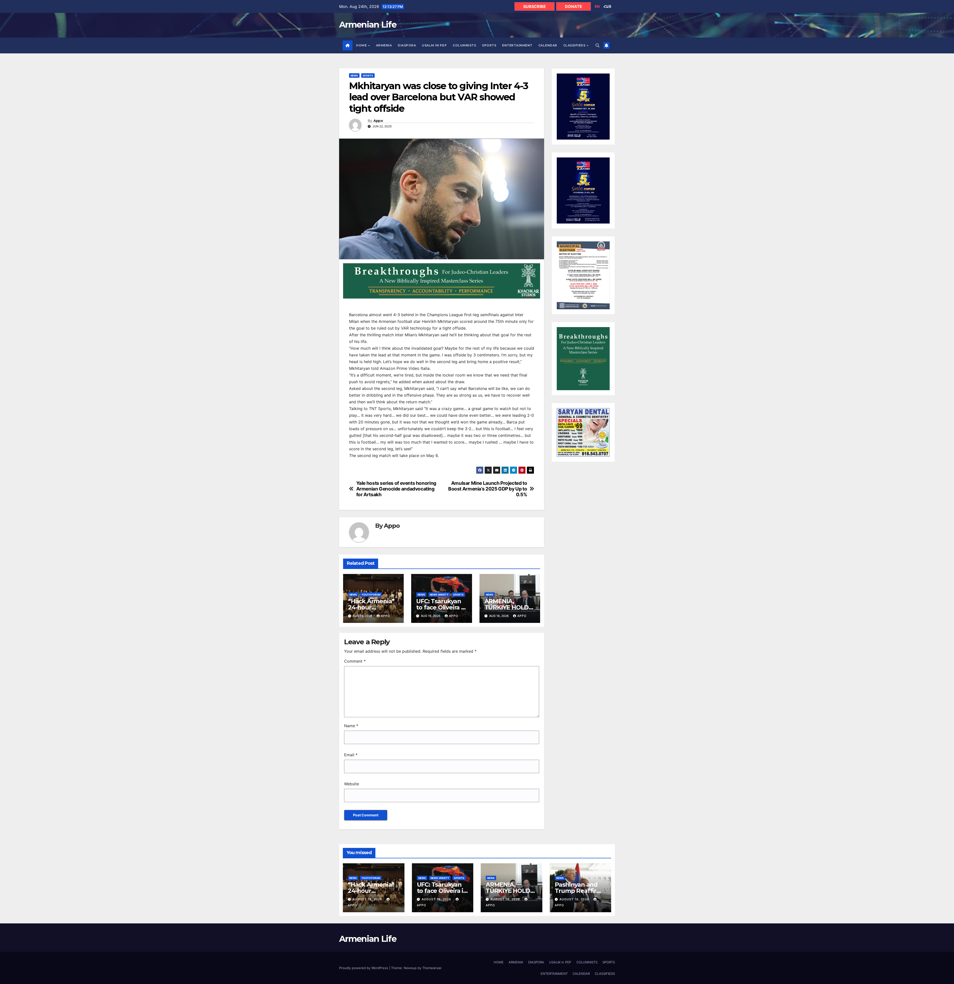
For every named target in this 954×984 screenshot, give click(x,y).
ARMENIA (384, 45)
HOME (362, 45)
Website (351, 783)
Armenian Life (367, 24)
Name (351, 725)
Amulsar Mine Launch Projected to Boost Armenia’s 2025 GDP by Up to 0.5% (487, 488)
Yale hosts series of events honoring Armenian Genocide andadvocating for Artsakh (396, 488)
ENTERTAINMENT (517, 45)
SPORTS (489, 45)
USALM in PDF (434, 45)
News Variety (439, 594)
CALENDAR (547, 45)
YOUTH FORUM (371, 594)
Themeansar (431, 968)
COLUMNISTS (464, 45)
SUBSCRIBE (534, 6)
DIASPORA (407, 45)
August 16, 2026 (368, 899)
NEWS (354, 75)
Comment (355, 661)
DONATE (573, 6)
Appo (378, 121)
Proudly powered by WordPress (364, 968)
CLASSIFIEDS (574, 45)
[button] (597, 45)
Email (351, 754)
